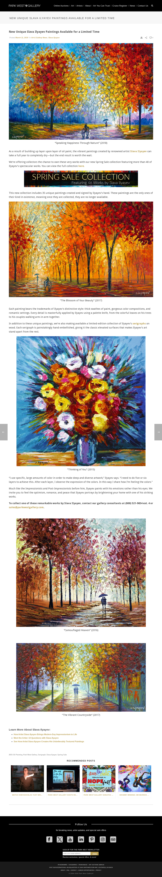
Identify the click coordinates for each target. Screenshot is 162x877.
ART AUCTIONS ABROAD (96, 864)
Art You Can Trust (101, 6)
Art (72, 6)
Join (94, 854)
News (132, 6)
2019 (10, 755)
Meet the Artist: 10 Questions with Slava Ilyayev (36, 738)
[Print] (141, 37)
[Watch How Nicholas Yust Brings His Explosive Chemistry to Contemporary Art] (27, 778)
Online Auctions (61, 6)
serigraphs (139, 323)
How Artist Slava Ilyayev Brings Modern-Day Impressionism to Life (45, 734)
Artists (79, 6)
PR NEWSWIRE (62, 864)
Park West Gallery (30, 755)
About (88, 6)
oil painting (18, 755)
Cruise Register (119, 6)
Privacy (98, 870)
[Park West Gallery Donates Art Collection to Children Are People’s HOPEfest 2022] (98, 778)
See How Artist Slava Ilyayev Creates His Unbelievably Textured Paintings (49, 741)
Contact (74, 870)
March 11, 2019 (21, 38)
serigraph (42, 755)
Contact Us (143, 6)
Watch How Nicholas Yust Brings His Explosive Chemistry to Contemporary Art (28, 795)
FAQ (68, 870)
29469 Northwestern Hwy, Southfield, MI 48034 (96, 867)
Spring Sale (62, 755)
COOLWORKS (73, 864)
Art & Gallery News (39, 38)
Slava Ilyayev (54, 38)
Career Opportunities (86, 870)
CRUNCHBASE (82, 864)
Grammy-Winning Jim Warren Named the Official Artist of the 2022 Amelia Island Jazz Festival (135, 795)
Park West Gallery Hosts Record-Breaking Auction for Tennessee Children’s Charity (64, 795)
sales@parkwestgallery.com (26, 507)
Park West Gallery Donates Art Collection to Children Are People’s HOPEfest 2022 (99, 795)
